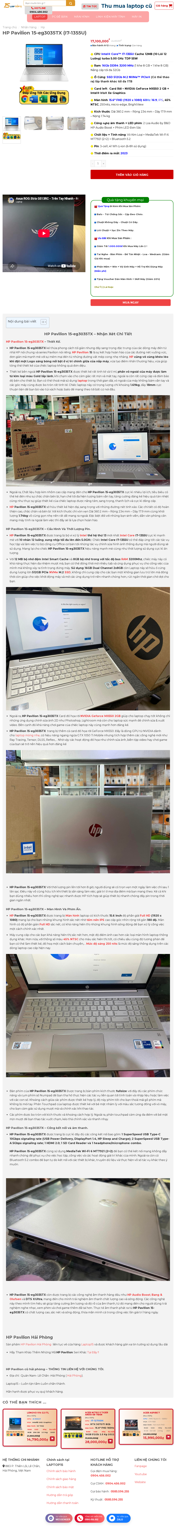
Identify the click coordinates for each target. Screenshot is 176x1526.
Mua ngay (131, 302)
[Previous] (9, 76)
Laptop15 (87, 1344)
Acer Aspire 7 (151, 1413)
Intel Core (127, 535)
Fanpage (141, 1466)
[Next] (79, 76)
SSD (68, 572)
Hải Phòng (74, 1375)
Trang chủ (10, 27)
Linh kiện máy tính (110, 16)
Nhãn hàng (29, 27)
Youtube (141, 1474)
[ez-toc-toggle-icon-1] (42, 322)
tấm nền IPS (95, 920)
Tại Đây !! (93, 1352)
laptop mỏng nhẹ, (27, 735)
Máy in (137, 16)
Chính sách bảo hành (61, 1471)
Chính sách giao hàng (61, 1479)
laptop (82, 380)
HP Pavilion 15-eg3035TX (25, 341)
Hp (43, 27)
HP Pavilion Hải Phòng (36, 1344)
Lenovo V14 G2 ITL (38, 1413)
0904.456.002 (39, 12)
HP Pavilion (80, 352)
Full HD (145, 915)
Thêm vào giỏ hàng (132, 174)
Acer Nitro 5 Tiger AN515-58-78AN (96, 1414)
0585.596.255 (120, 1491)
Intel (83, 535)
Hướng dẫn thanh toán (62, 1503)
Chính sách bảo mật (60, 1487)
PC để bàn (60, 16)
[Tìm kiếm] (70, 3)
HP (131, 356)
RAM (124, 559)
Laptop (39, 16)
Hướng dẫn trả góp (60, 1495)
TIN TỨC (91, 6)
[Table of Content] (44, 322)
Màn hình (81, 16)
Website (140, 1482)
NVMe (53, 572)
